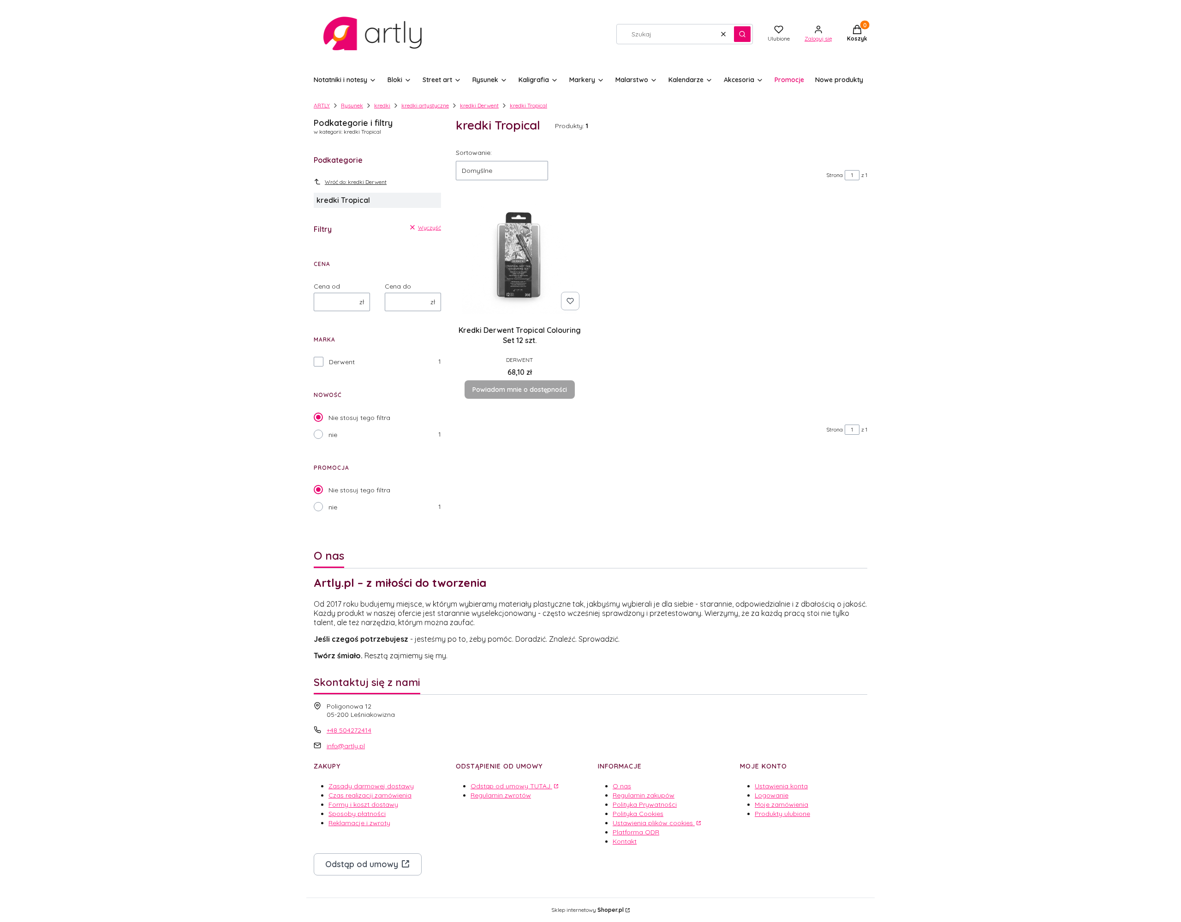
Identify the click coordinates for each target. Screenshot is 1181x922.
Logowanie (771, 795)
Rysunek (352, 105)
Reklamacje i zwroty (359, 823)
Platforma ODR (636, 832)
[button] (742, 34)
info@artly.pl (346, 746)
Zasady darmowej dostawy (371, 786)
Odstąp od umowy (361, 864)
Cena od (327, 286)
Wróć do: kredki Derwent (356, 181)
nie (332, 435)
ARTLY (322, 105)
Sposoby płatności (357, 814)
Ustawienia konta (781, 786)
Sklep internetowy (587, 909)
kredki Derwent (479, 105)
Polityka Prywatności (645, 804)
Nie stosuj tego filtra (359, 418)
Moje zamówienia (781, 804)
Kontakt (625, 841)
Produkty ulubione (782, 814)
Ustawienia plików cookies (654, 823)
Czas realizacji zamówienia (370, 795)
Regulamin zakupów (643, 795)
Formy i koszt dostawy (363, 804)
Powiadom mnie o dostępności (519, 389)
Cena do (398, 286)
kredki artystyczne (425, 105)
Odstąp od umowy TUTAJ (511, 786)
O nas (622, 786)
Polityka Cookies (638, 814)
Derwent (342, 362)
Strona (834, 174)
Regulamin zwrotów (501, 795)
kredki (382, 105)
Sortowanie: (474, 152)
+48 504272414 (349, 730)
